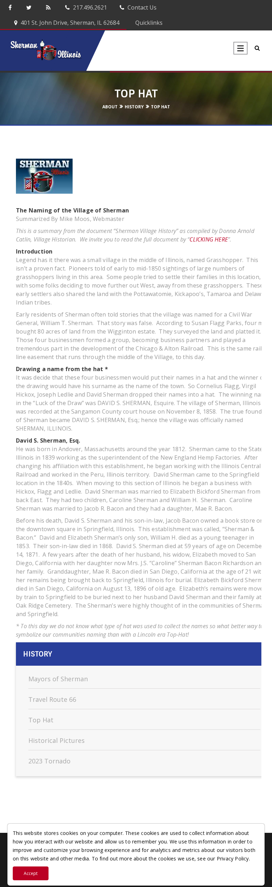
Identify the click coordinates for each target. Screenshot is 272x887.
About (110, 107)
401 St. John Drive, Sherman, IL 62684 (69, 23)
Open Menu (240, 48)
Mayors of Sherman (58, 679)
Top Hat (160, 107)
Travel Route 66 (52, 699)
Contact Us (141, 7)
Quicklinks (148, 23)
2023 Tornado (49, 761)
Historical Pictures (56, 740)
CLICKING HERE (208, 239)
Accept (31, 873)
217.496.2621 (89, 7)
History (134, 107)
